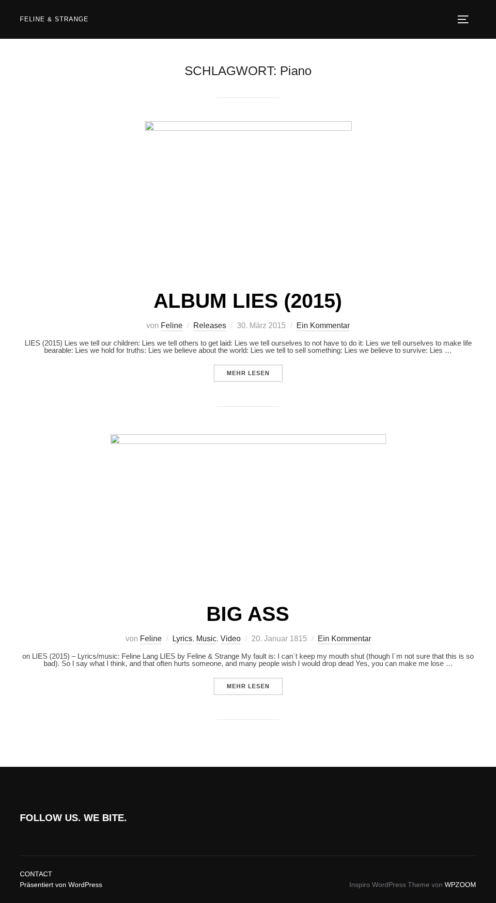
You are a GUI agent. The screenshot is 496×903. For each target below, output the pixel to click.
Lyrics (182, 638)
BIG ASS (247, 613)
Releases (209, 325)
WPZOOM (460, 884)
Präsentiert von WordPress (61, 884)
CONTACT (36, 874)
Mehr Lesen (255, 373)
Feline (172, 325)
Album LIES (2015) (248, 300)
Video (230, 638)
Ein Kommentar (323, 325)
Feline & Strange (54, 19)
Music (206, 638)
